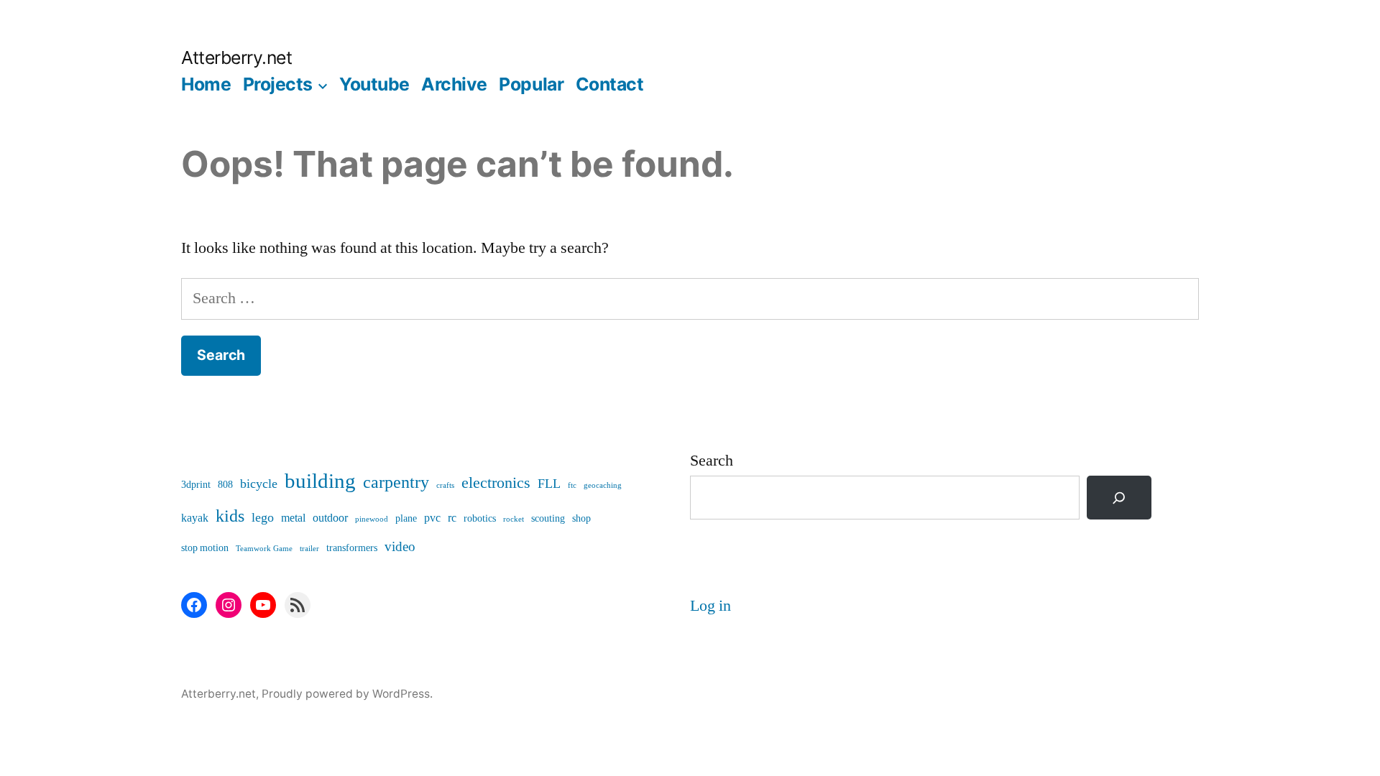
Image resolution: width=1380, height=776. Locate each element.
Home (206, 84)
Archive (454, 84)
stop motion (205, 548)
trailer (309, 548)
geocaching (603, 485)
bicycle (258, 484)
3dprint (196, 485)
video (400, 546)
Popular (531, 84)
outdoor (330, 518)
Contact (610, 84)
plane (406, 518)
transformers (351, 548)
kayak (194, 518)
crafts (445, 485)
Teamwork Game (264, 548)
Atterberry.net (236, 57)
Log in (710, 606)
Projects (278, 84)
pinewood (371, 519)
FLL (549, 484)
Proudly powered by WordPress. (347, 694)
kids (230, 516)
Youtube (374, 84)
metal (293, 518)
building (320, 481)
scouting (548, 518)
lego (263, 517)
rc (452, 518)
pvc (432, 518)
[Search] (1119, 497)
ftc (572, 485)
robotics (480, 518)
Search (711, 461)
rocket (513, 519)
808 (225, 485)
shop (581, 518)
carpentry (396, 482)
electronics (495, 483)
